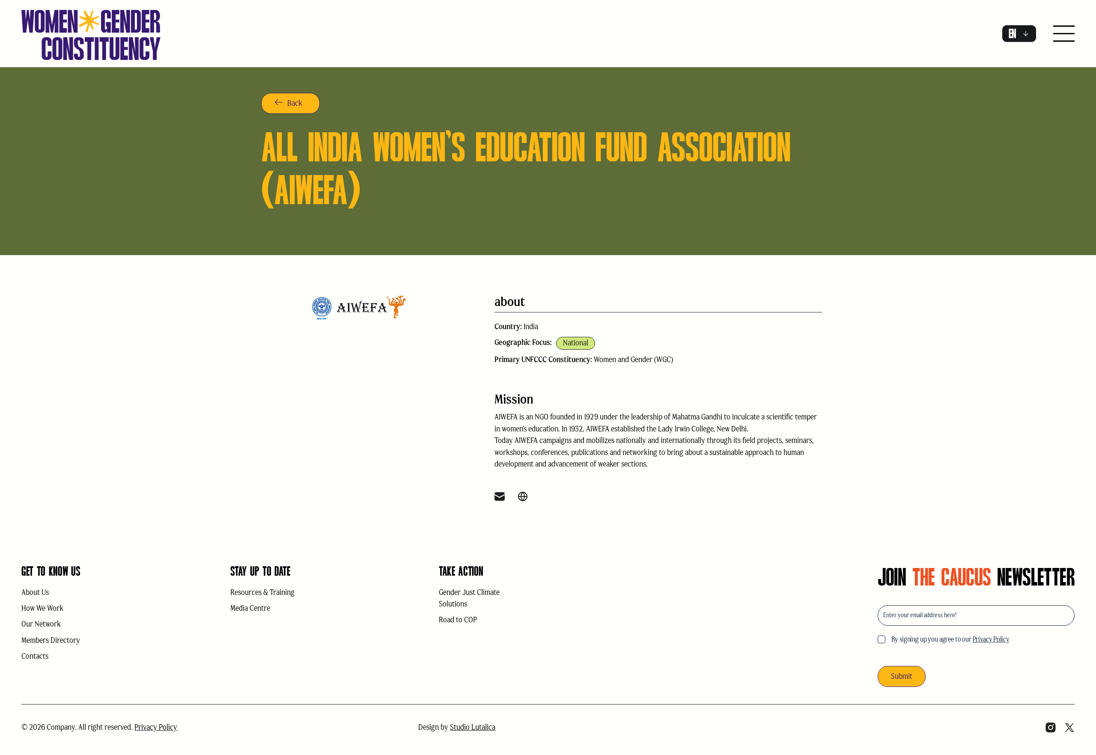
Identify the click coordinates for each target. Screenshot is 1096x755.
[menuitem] (1019, 33)
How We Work (42, 608)
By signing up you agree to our (950, 639)
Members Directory (50, 640)
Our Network (41, 624)
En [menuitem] (1012, 33)
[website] (523, 497)
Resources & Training (262, 592)
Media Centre (250, 608)
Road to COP (458, 619)
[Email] (499, 497)
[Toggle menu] (1064, 34)
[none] (1019, 33)
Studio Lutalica (472, 727)
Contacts (34, 656)
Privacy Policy (991, 639)
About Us (35, 592)
